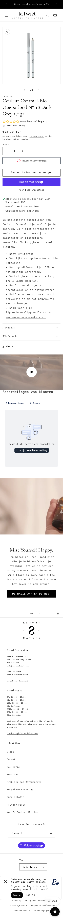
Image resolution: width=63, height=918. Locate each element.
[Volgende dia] (39, 613)
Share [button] (9, 346)
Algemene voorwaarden (44, 906)
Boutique (12, 774)
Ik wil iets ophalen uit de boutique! (22, 733)
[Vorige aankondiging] (6, 4)
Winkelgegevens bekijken (22, 211)
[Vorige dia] (24, 613)
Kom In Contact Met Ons (22, 812)
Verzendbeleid (21, 911)
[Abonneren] (51, 833)
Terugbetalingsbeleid (38, 900)
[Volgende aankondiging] (56, 4)
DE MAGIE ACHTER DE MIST (31, 593)
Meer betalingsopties (31, 190)
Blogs (10, 752)
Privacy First (16, 804)
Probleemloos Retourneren (24, 782)
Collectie (13, 767)
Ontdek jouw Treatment (17, 681)
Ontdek (11, 759)
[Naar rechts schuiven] (39, 90)
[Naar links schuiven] (24, 90)
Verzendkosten (37, 136)
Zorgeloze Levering (20, 789)
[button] (6, 15)
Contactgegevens (44, 911)
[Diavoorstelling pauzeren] (59, 613)
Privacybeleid (18, 906)
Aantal (7, 144)
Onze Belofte (15, 797)
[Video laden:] (31, 372)
